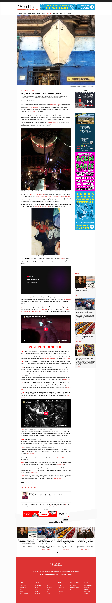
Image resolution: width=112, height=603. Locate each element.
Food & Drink (78, 341)
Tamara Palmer (65, 549)
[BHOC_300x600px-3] (85, 151)
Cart (70, 589)
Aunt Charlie (38, 206)
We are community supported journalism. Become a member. (56, 574)
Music (85, 538)
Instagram (58, 506)
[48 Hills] (28, 7)
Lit (76, 295)
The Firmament (67, 299)
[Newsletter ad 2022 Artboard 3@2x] (85, 107)
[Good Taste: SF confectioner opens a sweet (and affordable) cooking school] (85, 328)
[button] (93, 13)
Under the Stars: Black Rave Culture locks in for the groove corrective (85, 541)
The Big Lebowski (42, 309)
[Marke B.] (25, 495)
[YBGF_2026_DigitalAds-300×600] (85, 229)
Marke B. (24, 100)
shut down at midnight (32, 107)
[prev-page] (54, 552)
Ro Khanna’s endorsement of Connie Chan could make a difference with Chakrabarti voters (84, 358)
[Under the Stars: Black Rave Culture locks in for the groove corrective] (85, 532)
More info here (66, 358)
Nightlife (26, 482)
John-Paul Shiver (85, 549)
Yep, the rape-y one (33, 111)
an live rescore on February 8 (34, 298)
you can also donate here (49, 358)
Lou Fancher (27, 547)
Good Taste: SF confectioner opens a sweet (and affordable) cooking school (85, 335)
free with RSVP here (62, 457)
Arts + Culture (24, 90)
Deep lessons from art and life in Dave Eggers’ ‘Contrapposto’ (85, 289)
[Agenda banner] (46, 516)
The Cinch (46, 206)
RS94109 (42, 124)
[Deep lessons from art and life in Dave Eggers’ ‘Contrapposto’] (85, 282)
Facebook (47, 506)
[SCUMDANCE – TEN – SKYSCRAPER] (85, 190)
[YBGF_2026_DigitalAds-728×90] (67, 10)
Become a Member (88, 585)
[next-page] (57, 552)
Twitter (51, 506)
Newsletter (86, 587)
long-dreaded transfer (55, 104)
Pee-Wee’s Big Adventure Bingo (36, 306)
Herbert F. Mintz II (46, 549)
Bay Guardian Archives (74, 587)
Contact (86, 593)
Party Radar (32, 90)
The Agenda (78, 366)
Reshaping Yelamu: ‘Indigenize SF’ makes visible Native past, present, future (84, 312)
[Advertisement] (85, 250)
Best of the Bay (73, 585)
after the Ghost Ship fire (52, 122)
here (66, 504)
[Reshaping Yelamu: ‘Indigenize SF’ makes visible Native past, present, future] (85, 304)
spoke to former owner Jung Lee (37, 194)
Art (76, 319)
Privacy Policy (87, 591)
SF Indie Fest (62, 258)
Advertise (86, 589)
